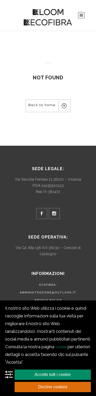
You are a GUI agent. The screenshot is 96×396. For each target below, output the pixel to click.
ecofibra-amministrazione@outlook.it (48, 288)
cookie (61, 347)
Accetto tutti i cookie (53, 374)
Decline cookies (52, 387)
